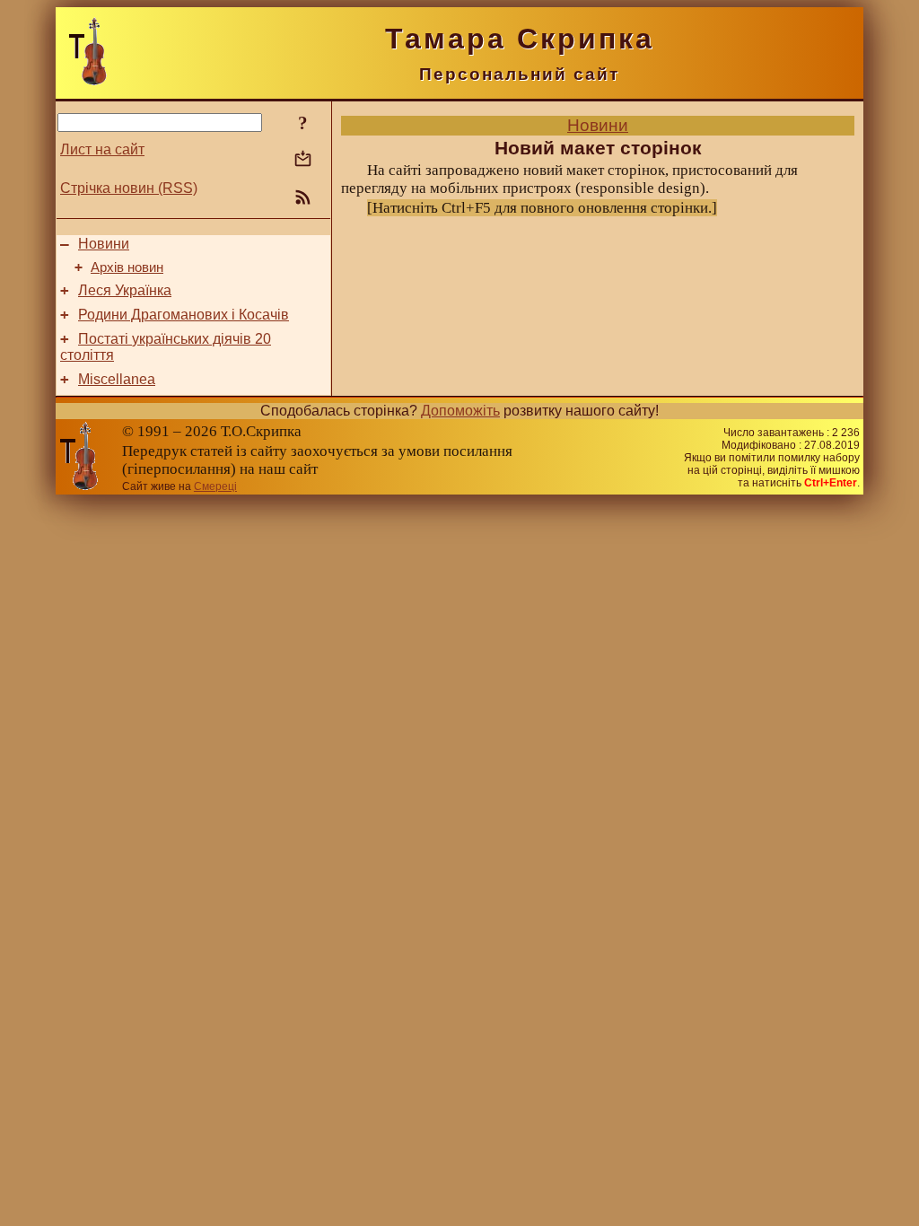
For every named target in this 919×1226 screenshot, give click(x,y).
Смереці (215, 486)
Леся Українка (124, 290)
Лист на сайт (102, 149)
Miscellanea (116, 379)
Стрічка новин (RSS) (128, 188)
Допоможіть (460, 410)
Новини (103, 243)
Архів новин (127, 267)
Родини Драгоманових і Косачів (183, 314)
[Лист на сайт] (302, 160)
